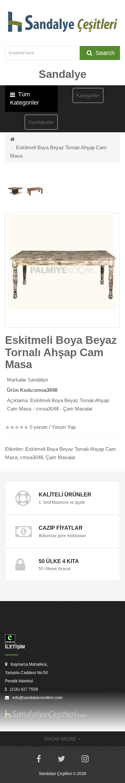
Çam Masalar (60, 457)
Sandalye (38, 380)
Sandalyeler (41, 122)
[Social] (85, 760)
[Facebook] (39, 760)
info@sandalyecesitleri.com (37, 697)
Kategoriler (88, 95)
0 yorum (39, 427)
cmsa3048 (31, 457)
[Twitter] (61, 760)
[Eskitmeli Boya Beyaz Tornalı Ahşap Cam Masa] (62, 270)
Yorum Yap (64, 427)
